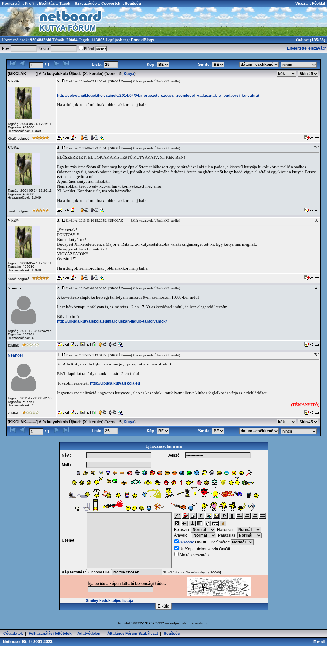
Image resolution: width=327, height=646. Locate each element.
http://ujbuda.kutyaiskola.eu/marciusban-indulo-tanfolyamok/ (112, 321)
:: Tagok (62, 3)
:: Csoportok (108, 3)
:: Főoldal (316, 3)
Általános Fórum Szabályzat (132, 633)
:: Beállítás (44, 3)
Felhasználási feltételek (50, 633)
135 (314, 40)
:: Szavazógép (84, 3)
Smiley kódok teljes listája (109, 600)
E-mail (320, 642)
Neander (15, 355)
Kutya (129, 74)
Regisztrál (11, 3)
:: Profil (27, 3)
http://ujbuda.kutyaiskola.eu (115, 383)
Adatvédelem (89, 633)
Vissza (301, 3)
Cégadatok (13, 633)
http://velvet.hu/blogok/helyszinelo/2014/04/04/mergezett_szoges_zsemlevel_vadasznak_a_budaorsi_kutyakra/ (158, 95)
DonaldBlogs (142, 40)
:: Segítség (130, 3)
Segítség (172, 633)
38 (321, 40)
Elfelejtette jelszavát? (306, 48)
